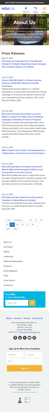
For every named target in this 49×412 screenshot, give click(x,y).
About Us (7, 242)
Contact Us (8, 285)
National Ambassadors (13, 261)
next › (8, 229)
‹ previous (18, 220)
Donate (35, 12)
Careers (18, 318)
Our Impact (8, 247)
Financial (7, 266)
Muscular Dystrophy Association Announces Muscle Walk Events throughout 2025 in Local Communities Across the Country (22, 169)
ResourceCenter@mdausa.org (30, 332)
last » (16, 229)
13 (7, 225)
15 (17, 225)
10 (31, 220)
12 (41, 220)
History (7, 252)
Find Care (26, 12)
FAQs (6, 276)
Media (9, 318)
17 (28, 225)
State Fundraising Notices (31, 392)
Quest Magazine (10, 271)
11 (36, 220)
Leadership (8, 256)
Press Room (9, 280)
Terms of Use (22, 392)
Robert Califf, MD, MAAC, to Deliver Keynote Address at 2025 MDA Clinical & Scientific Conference (21, 83)
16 (22, 225)
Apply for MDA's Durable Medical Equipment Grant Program (24, 2)
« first (8, 220)
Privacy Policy (15, 392)
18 (33, 225)
